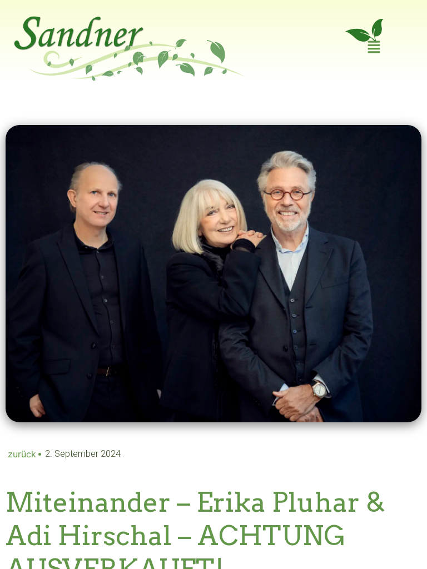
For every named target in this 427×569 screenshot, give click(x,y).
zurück (22, 454)
